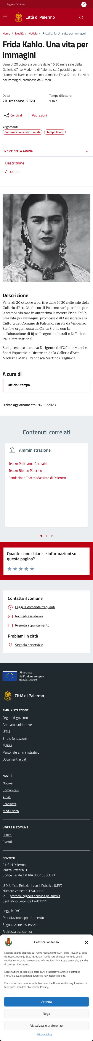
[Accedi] (84, 4)
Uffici (6, 731)
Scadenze (9, 804)
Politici (7, 745)
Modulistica (11, 810)
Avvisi (7, 797)
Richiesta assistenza (17, 931)
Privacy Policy (44, 1034)
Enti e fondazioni (15, 738)
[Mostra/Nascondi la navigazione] (5, 16)
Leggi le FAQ (12, 910)
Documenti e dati (15, 759)
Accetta (46, 1001)
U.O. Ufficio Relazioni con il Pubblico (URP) (32, 885)
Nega (46, 1013)
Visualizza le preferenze (46, 1025)
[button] (86, 942)
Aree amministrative (17, 724)
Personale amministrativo (21, 752)
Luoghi (7, 834)
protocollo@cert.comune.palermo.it (35, 895)
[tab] (41, 536)
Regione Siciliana (15, 4)
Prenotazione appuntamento (23, 917)
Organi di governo (15, 717)
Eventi (7, 841)
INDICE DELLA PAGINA (18, 151)
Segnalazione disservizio (20, 924)
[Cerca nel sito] (81, 17)
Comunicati (11, 790)
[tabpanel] (46, 487)
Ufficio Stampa (19, 384)
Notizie (8, 783)
